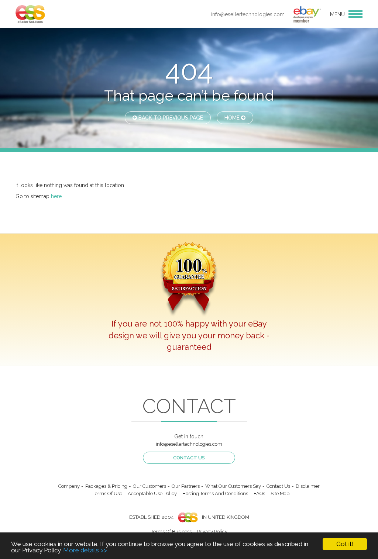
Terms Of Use (107, 493)
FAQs (259, 493)
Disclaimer (308, 486)
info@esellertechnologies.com (248, 14)
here (56, 196)
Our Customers (149, 486)
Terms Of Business (171, 531)
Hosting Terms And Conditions (215, 493)
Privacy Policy (212, 531)
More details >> (85, 550)
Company (69, 486)
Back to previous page (170, 118)
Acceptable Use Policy (152, 493)
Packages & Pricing (106, 486)
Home (232, 118)
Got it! (345, 544)
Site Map (280, 493)
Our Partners (186, 486)
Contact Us (189, 457)
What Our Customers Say (233, 486)
